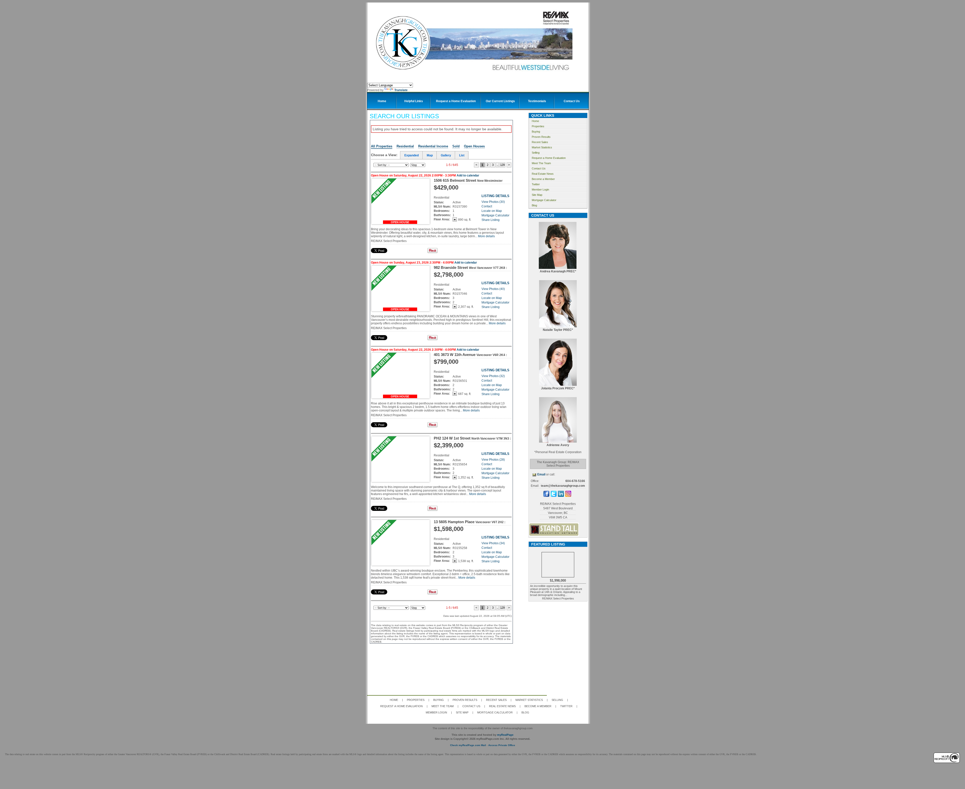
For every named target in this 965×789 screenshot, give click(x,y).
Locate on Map (491, 211)
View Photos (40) (493, 289)
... (497, 165)
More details (486, 236)
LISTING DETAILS (495, 196)
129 (502, 165)
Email (541, 474)
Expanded (411, 155)
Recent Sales (540, 142)
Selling (536, 152)
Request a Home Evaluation (549, 157)
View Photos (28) (493, 459)
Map (430, 155)
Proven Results (541, 136)
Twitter (536, 184)
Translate (401, 90)
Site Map (537, 194)
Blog (534, 205)
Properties (538, 126)
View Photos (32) (493, 376)
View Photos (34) (493, 543)
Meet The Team (541, 163)
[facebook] (546, 496)
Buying (536, 131)
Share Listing (490, 220)
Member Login (540, 189)
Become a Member (543, 178)
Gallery (446, 155)
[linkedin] (561, 496)
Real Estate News (543, 173)
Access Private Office (501, 745)
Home (535, 121)
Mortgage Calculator (495, 215)
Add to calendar (468, 175)
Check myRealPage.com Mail (468, 745)
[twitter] (554, 496)
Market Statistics (542, 147)
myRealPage (505, 734)
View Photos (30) (493, 202)
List (461, 155)
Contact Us (539, 168)
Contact (486, 206)
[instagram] (568, 496)
